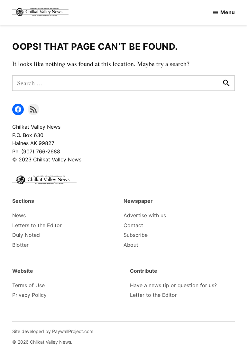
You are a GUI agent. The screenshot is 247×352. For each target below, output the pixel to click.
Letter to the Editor (153, 295)
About (131, 245)
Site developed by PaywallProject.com (52, 331)
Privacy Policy (29, 295)
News (19, 215)
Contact (133, 225)
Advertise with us (145, 215)
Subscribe (136, 235)
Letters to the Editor (37, 225)
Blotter (20, 245)
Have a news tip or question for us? (173, 285)
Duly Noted (26, 235)
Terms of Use (28, 285)
